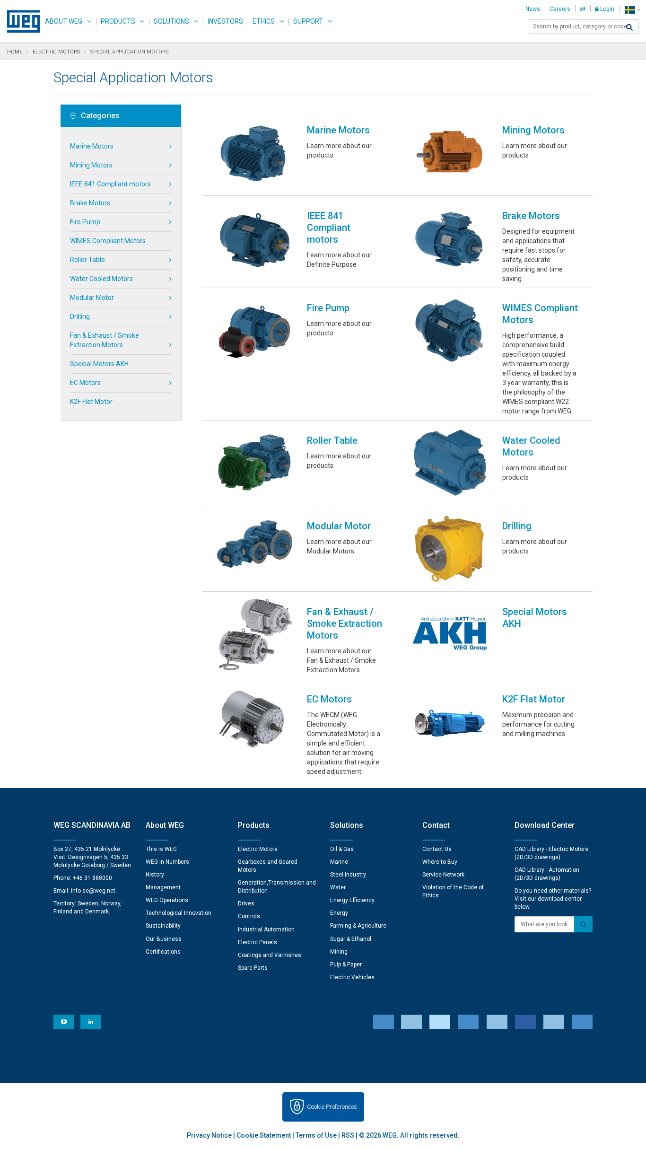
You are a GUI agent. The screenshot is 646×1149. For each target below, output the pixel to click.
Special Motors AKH (99, 364)
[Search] (629, 27)
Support (308, 21)
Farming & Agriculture (358, 925)
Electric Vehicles (352, 977)
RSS (347, 1135)
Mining (339, 951)
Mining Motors (91, 165)
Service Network (443, 874)
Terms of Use (316, 1135)
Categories (100, 116)
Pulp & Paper (346, 964)
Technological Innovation (178, 913)
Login (606, 9)
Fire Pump (85, 222)
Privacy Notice (209, 1135)
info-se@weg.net (93, 890)
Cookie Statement (263, 1135)
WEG (20, 21)
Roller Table (87, 259)
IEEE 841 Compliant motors (110, 184)
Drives (246, 903)
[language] (632, 9)
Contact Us (437, 849)
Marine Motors (91, 146)
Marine (339, 862)
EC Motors (85, 382)
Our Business (164, 939)
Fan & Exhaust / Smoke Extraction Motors (104, 340)
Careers (560, 9)
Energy (339, 913)
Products (118, 21)
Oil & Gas (342, 849)
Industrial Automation (266, 929)
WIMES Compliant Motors (108, 241)
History (155, 874)
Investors (225, 21)
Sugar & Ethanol (350, 939)
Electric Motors (258, 849)
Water (338, 887)
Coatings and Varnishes (269, 955)
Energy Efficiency (352, 900)
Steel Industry (348, 874)
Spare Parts (253, 968)
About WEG (63, 21)
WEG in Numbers (167, 862)
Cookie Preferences (332, 1106)
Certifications (163, 951)
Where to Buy (439, 862)
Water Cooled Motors (101, 278)
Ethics (264, 21)
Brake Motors (90, 203)
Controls (249, 916)
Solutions (171, 21)
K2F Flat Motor (91, 401)
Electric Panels (257, 942)
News (532, 9)
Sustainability (163, 925)
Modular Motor (92, 297)
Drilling (80, 316)
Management (163, 887)
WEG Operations (167, 900)
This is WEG (161, 849)
